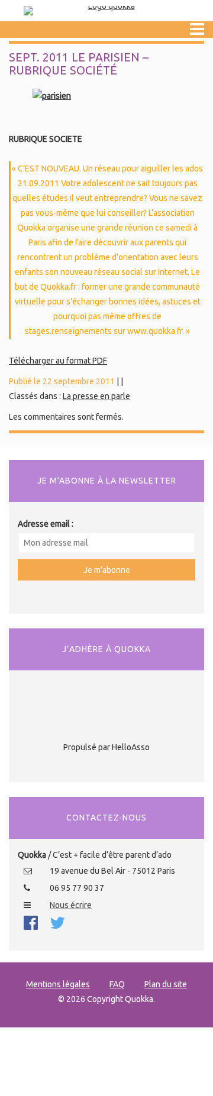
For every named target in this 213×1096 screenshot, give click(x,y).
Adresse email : (45, 523)
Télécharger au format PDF (58, 360)
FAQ (117, 984)
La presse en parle (96, 396)
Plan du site (165, 984)
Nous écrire (71, 905)
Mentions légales (58, 984)
